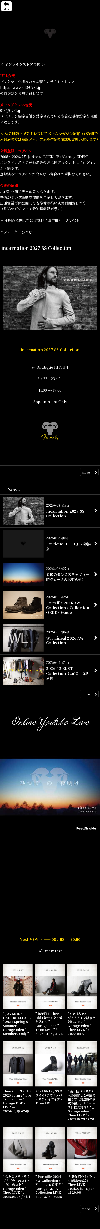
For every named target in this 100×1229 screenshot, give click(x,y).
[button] (6, 6)
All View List (50, 950)
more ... (88, 472)
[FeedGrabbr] (87, 828)
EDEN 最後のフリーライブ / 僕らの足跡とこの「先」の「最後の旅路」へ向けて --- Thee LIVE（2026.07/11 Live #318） (50, 838)
